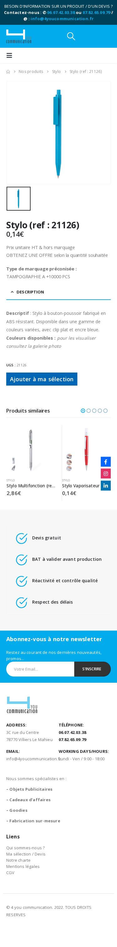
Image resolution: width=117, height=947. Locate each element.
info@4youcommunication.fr (62, 18)
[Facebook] (106, 462)
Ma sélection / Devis (26, 854)
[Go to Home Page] (8, 72)
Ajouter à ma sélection (42, 379)
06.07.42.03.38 (61, 12)
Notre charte (18, 860)
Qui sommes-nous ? (25, 848)
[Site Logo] (18, 36)
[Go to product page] (31, 449)
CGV (10, 872)
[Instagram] (106, 474)
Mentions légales (23, 866)
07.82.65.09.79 (96, 12)
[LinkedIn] (106, 485)
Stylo (11, 480)
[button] (71, 36)
